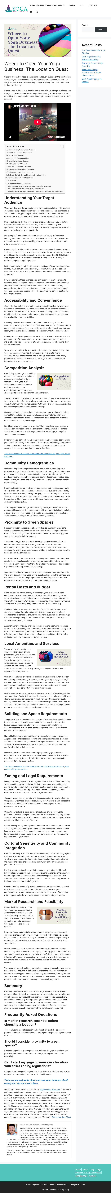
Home (78, 1170)
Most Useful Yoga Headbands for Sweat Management (91, 72)
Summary (12, 181)
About (72, 5)
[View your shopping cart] (31, 12)
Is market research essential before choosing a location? (31, 186)
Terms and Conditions (61, 1117)
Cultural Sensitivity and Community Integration (27, 175)
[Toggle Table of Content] (60, 147)
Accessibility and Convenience (19, 153)
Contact (93, 5)
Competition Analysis (16, 155)
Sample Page (81, 1175)
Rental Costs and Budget (17, 164)
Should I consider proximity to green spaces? (28, 188)
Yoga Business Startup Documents (47, 5)
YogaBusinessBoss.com (50, 1089)
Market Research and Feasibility (21, 178)
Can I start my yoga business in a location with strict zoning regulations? (37, 191)
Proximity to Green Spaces (18, 161)
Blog (81, 5)
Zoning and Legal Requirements (20, 172)
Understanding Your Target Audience (22, 150)
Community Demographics (18, 158)
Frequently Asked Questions (19, 183)
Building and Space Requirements (21, 169)
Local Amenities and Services (19, 167)
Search (85, 25)
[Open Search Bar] (37, 12)
